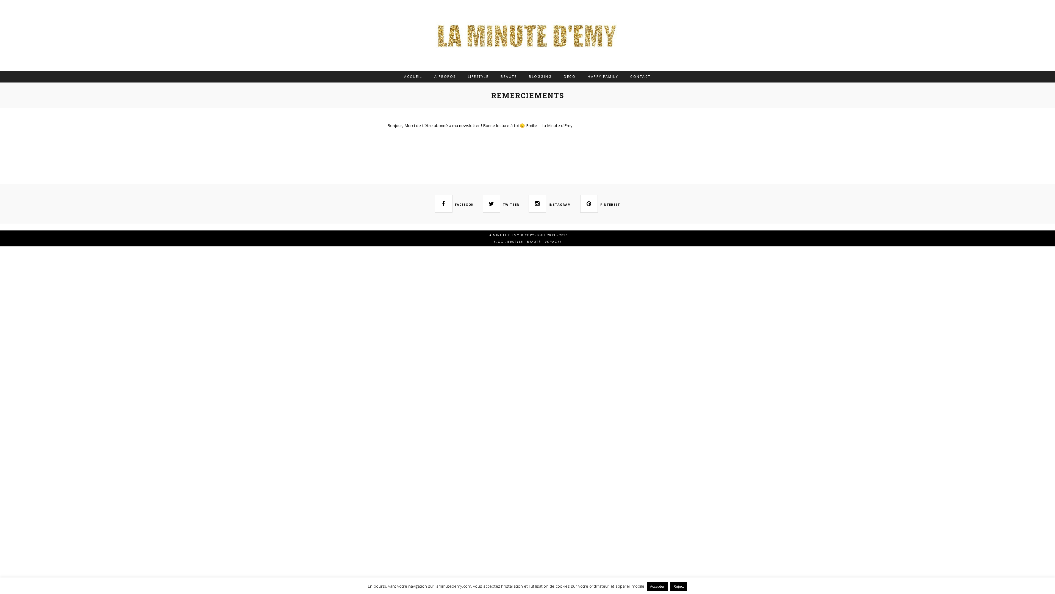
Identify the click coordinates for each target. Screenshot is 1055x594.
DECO (570, 76)
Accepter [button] (657, 586)
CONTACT (640, 76)
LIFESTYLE (478, 76)
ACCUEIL (413, 76)
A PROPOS (445, 76)
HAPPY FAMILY (603, 76)
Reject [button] (679, 586)
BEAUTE (509, 76)
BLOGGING (540, 76)
